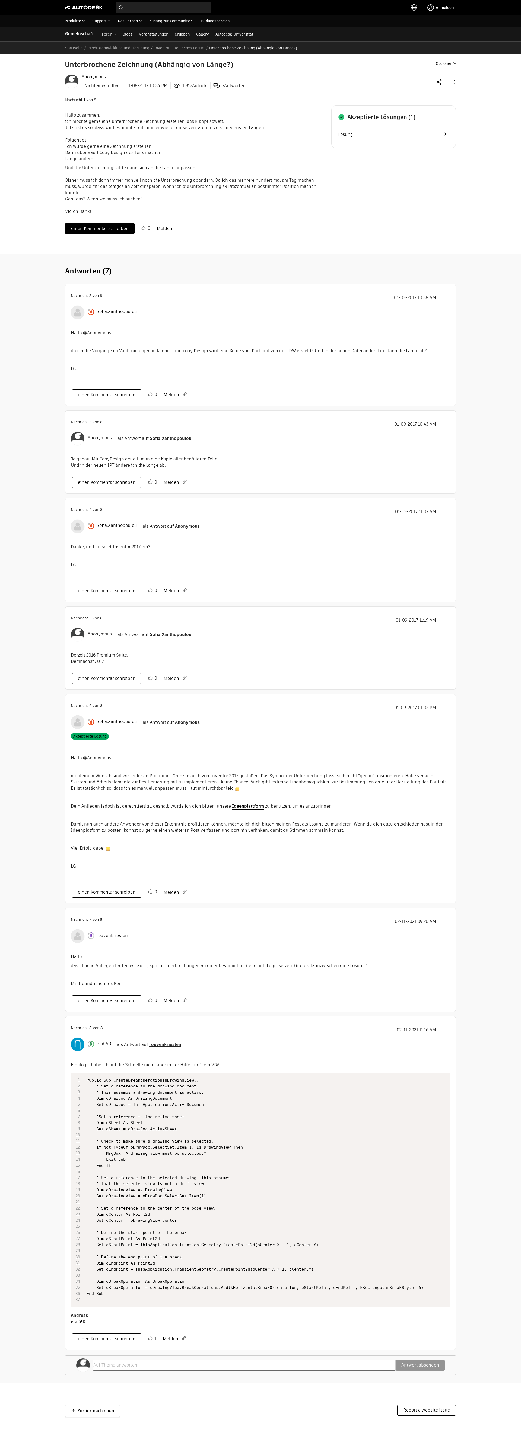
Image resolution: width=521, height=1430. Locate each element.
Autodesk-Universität (234, 34)
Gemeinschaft (79, 34)
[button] (453, 82)
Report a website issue (426, 1410)
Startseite (74, 48)
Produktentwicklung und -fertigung (118, 48)
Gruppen (182, 34)
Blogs (127, 34)
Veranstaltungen (153, 34)
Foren (107, 34)
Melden (164, 228)
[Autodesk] (84, 7)
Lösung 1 (347, 134)
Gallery (202, 34)
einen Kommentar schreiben (100, 228)
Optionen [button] (444, 63)
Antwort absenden (420, 1365)
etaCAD (78, 1322)
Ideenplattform (248, 806)
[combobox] (163, 7)
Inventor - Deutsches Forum (179, 48)
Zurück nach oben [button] (95, 1411)
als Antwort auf (154, 438)
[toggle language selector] (414, 7)
